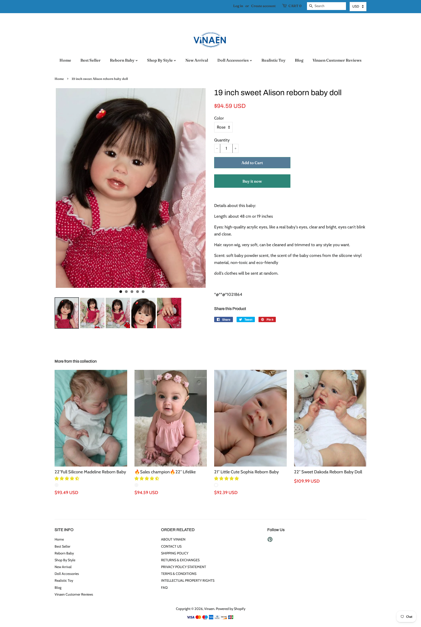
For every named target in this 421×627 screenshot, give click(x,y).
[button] (67, 478)
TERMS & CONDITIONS (178, 573)
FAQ (164, 587)
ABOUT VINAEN (173, 539)
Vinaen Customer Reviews (337, 60)
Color (219, 118)
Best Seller (90, 60)
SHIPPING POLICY (174, 553)
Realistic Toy (273, 60)
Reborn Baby (122, 60)
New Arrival (196, 60)
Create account (263, 6)
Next (214, 188)
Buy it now (252, 181)
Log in (238, 6)
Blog (299, 60)
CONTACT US (171, 546)
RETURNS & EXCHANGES (180, 560)
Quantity (222, 140)
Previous (47, 188)
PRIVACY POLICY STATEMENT (183, 567)
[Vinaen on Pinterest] (270, 540)
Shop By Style (160, 60)
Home (65, 60)
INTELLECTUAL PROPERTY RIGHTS (187, 580)
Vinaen (209, 609)
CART (294, 6)
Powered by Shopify (230, 609)
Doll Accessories (233, 60)
